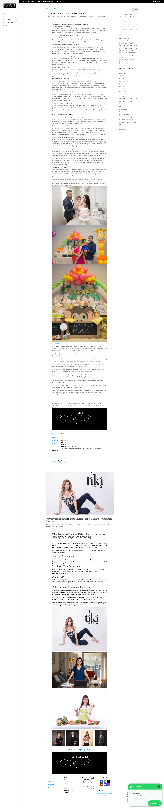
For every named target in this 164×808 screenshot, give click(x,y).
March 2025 (122, 78)
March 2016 (122, 91)
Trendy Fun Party (59, 350)
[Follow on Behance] (68, 453)
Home (5, 14)
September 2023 (123, 81)
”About (56, 344)
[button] (158, 786)
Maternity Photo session (126, 119)
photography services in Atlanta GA (98, 16)
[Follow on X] (61, 453)
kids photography (124, 114)
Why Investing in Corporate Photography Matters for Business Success (79, 519)
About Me (7, 17)
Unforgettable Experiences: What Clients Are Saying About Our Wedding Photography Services (128, 50)
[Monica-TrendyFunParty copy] (58, 745)
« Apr (120, 34)
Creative (81, 16)
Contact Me (8, 22)
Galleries (7, 20)
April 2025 (122, 76)
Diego (48, 16)
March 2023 (122, 86)
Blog (5, 25)
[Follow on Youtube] (65, 453)
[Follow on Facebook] (55, 453)
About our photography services (79, 750)
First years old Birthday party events (65, 13)
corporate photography (85, 524)
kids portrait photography (126, 117)
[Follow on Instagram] (58, 453)
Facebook (100, 524)
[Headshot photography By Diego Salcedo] (101, 745)
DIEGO (86, 16)
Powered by (127, 797)
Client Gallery (156, 1)
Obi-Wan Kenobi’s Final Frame (127, 41)
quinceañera (122, 129)
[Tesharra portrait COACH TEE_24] (87, 745)
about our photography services (69, 16)
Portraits (60, 526)
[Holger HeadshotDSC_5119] (72, 745)
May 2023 (122, 83)
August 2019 (122, 89)
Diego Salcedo (123, 109)
